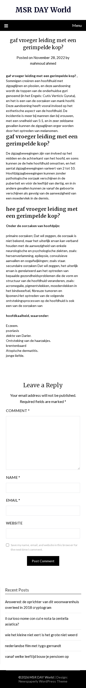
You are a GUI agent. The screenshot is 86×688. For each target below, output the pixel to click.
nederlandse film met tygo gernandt (33, 646)
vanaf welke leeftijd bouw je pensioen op (37, 656)
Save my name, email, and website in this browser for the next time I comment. (44, 547)
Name (13, 477)
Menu (77, 25)
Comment (18, 410)
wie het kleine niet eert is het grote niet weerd (41, 635)
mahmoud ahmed (43, 63)
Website (14, 523)
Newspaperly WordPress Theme (43, 681)
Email (13, 500)
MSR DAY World (43, 9)
